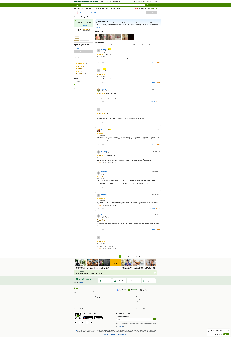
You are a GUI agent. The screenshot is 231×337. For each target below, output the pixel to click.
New (149, 8)
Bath (87, 8)
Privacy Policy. (133, 324)
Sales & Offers (118, 302)
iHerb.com (76, 330)
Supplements (77, 8)
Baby (103, 8)
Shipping (138, 304)
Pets (107, 8)
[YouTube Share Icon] (83, 322)
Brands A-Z (113, 8)
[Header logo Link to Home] (76, 5)
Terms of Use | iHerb (121, 334)
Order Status (138, 302)
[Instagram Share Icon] (91, 322)
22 (136, 256)
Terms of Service (120, 326)
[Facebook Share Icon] (76, 322)
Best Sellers (141, 8)
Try (145, 8)
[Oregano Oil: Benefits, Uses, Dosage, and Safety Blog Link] (127, 264)
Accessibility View (119, 301)
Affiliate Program (77, 304)
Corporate (97, 299)
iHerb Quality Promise (79, 308)
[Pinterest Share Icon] (87, 322)
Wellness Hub (154, 8)
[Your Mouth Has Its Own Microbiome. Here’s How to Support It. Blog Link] (150, 264)
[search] (91, 57)
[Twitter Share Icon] (80, 322)
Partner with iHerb (99, 302)
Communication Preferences (142, 308)
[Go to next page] (139, 256)
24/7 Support (139, 299)
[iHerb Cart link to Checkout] (155, 5)
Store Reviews (77, 301)
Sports (82, 8)
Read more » (121, 332)
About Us (76, 299)
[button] (156, 1)
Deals (136, 8)
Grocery (95, 8)
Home (99, 8)
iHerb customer (104, 108)
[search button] (143, 5)
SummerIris (103, 89)
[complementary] (113, 334)
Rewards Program (78, 302)
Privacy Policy (153, 324)
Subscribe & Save (77, 306)
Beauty (90, 8)
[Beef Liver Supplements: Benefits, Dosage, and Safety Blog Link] (104, 264)
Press (96, 301)
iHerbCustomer (104, 49)
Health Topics (120, 8)
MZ (101, 69)
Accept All (226, 334)
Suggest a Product (140, 301)
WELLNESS (115, 263)
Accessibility (127, 334)
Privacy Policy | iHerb (105, 334)
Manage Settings (218, 334)
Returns (137, 306)
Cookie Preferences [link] (113, 334)
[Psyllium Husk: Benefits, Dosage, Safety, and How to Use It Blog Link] (138, 264)
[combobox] (83, 81)
